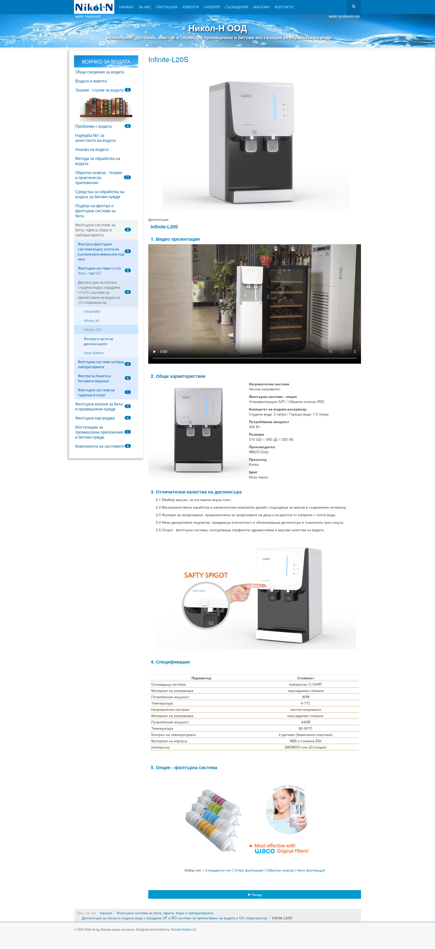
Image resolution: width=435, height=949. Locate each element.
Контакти (284, 6)
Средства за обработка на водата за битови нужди (99, 194)
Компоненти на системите (99, 446)
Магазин (261, 6)
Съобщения (236, 6)
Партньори (166, 6)
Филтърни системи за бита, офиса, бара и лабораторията (95, 230)
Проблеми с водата (93, 126)
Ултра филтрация (249, 870)
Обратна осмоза (280, 870)
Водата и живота (91, 81)
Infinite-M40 (92, 312)
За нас (144, 6)
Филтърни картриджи (95, 418)
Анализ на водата (91, 149)
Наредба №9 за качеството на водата (95, 138)
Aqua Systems (93, 353)
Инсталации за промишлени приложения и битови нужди (99, 432)
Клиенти (191, 6)
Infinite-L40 (91, 321)
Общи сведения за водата (99, 72)
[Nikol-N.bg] (94, 7)
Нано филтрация (311, 870)
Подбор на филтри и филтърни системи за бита (95, 210)
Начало (126, 6)
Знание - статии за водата (99, 90)
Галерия (212, 6)
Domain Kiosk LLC (184, 929)
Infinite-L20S (168, 59)
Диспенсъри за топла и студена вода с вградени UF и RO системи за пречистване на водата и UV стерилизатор (99, 292)
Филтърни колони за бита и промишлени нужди (99, 406)
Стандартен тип (218, 870)
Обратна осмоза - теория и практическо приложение (98, 177)
